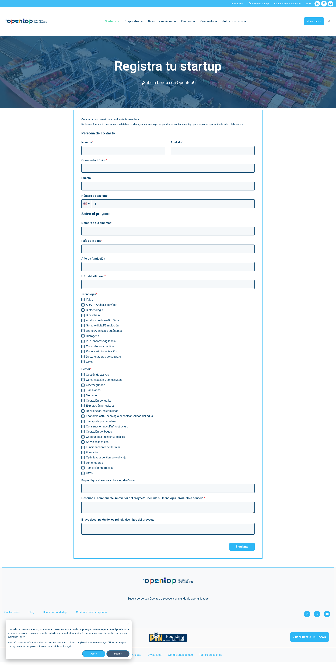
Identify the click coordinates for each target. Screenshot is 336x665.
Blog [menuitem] (31, 612)
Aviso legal (155, 654)
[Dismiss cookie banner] (128, 624)
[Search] (329, 21)
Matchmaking (236, 3)
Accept (93, 654)
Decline (118, 654)
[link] (317, 3)
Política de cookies (210, 654)
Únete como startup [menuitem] (55, 612)
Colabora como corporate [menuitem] (91, 612)
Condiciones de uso (180, 654)
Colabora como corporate (287, 3)
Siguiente (242, 546)
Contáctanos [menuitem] (12, 612)
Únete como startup (259, 3)
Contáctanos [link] (314, 21)
